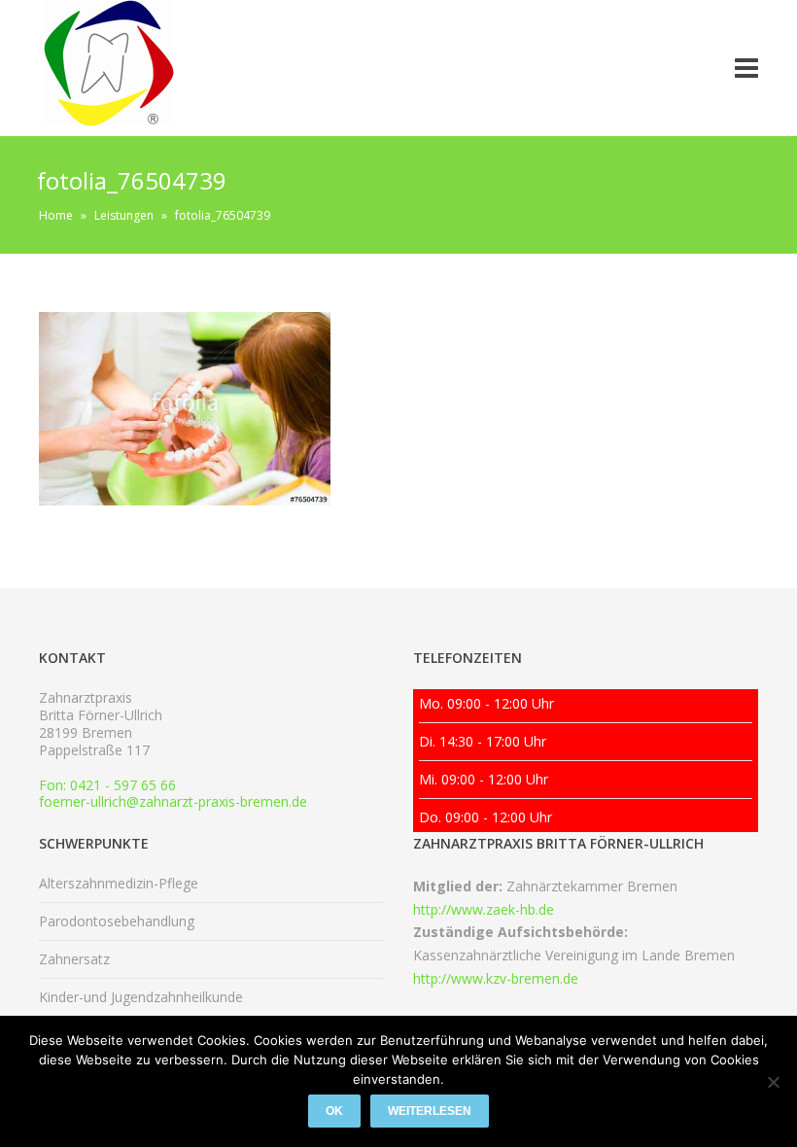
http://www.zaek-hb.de (483, 909)
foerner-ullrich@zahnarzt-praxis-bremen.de (173, 801)
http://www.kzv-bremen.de (495, 978)
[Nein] (772, 1082)
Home (56, 215)
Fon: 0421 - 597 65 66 (107, 785)
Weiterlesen (429, 1111)
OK (334, 1111)
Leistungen (124, 215)
